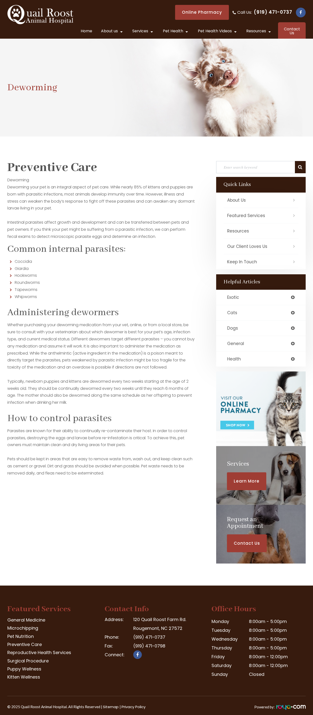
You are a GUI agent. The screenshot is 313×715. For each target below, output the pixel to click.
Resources (238, 231)
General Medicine (26, 620)
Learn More (246, 481)
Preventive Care (24, 644)
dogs (232, 328)
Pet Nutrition (20, 636)
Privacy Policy (133, 706)
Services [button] (140, 31)
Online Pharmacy (202, 12)
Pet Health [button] (173, 31)
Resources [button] (256, 31)
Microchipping (22, 628)
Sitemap (111, 706)
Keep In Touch (242, 262)
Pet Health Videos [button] (215, 31)
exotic (233, 297)
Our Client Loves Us (247, 246)
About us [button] (109, 31)
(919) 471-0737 (273, 12)
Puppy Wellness (24, 669)
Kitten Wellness (23, 677)
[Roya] (290, 708)
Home (86, 31)
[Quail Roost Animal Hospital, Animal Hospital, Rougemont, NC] (123, 670)
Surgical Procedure (28, 661)
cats (232, 312)
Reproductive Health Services (39, 652)
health (234, 359)
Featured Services (246, 215)
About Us (236, 200)
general (235, 343)
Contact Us (247, 543)
